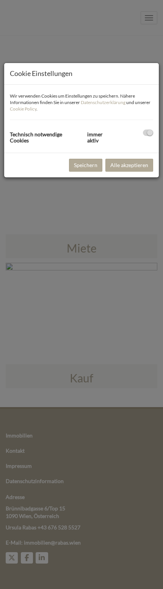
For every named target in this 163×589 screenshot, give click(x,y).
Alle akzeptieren (129, 165)
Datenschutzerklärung (103, 102)
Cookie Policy (23, 109)
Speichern (85, 165)
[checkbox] (148, 132)
